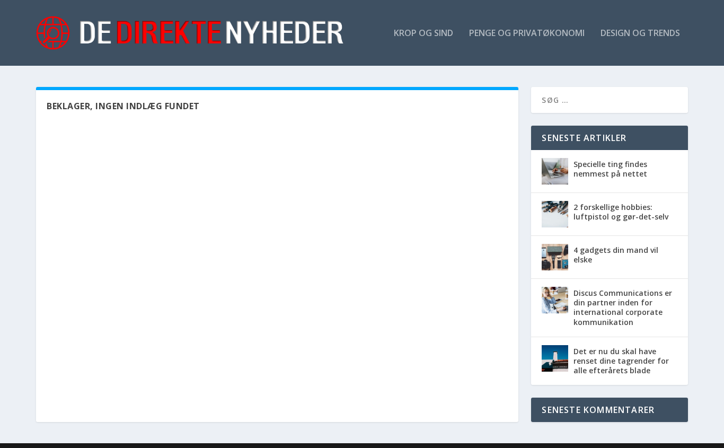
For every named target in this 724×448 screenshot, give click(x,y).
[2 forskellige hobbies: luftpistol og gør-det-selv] (555, 214)
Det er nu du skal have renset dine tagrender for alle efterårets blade (621, 360)
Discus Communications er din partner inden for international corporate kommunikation (622, 307)
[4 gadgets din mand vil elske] (555, 257)
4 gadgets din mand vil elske (615, 255)
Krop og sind (423, 34)
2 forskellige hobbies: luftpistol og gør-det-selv (620, 212)
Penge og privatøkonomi (527, 34)
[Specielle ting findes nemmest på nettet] (555, 171)
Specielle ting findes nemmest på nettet (610, 169)
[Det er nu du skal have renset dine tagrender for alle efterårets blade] (555, 358)
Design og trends (640, 34)
